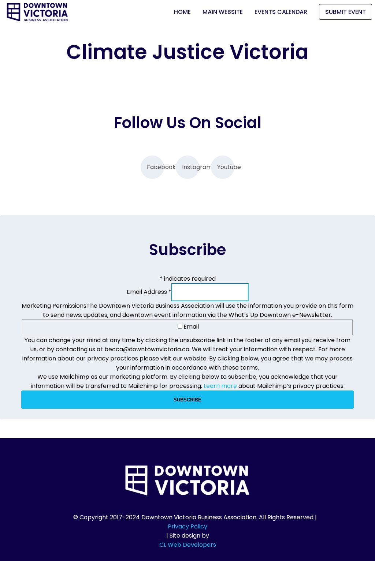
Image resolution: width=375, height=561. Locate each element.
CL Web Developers (187, 545)
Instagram (190, 167)
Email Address (149, 292)
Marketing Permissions (54, 306)
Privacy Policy (187, 526)
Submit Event (345, 12)
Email (191, 326)
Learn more (220, 386)
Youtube (225, 167)
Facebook (155, 167)
